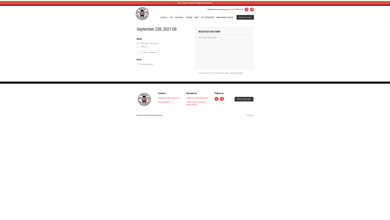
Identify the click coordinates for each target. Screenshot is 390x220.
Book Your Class (245, 17)
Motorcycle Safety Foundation (197, 98)
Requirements (191, 104)
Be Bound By (249, 115)
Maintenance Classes (224, 17)
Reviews (189, 17)
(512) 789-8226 (237, 9)
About (196, 17)
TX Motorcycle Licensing (195, 102)
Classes (163, 17)
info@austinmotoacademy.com (218, 9)
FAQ (171, 17)
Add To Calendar (149, 52)
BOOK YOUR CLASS (244, 99)
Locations (179, 17)
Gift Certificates (207, 17)
